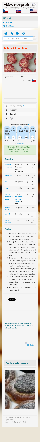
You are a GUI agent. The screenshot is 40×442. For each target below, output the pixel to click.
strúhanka (8, 175)
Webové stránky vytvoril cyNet (15, 422)
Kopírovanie (9, 419)
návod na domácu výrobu (18, 199)
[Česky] (34, 80)
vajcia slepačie (8, 221)
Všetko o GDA (20, 143)
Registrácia (10, 26)
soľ (6, 182)
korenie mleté (7, 208)
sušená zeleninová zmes (9, 196)
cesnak (7, 214)
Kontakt (25, 417)
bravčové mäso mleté (9, 165)
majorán (8, 188)
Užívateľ (9, 22)
